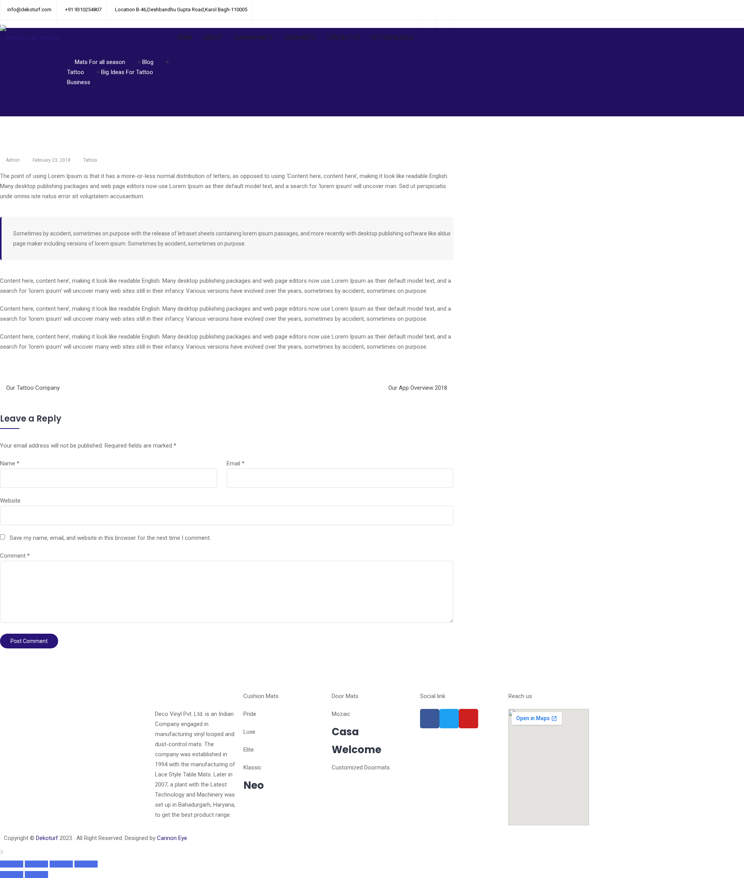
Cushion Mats (253, 38)
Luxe (249, 731)
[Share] (36, 864)
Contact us (343, 38)
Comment (15, 555)
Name (9, 463)
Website (10, 500)
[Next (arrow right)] (36, 874)
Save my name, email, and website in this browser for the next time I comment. (110, 537)
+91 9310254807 (83, 9)
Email (236, 463)
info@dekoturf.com (29, 9)
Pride (249, 713)
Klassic (252, 767)
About (213, 38)
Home (185, 38)
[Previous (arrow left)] (11, 874)
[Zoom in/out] (86, 864)
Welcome (356, 750)
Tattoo (90, 160)
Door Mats (299, 38)
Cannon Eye (172, 838)
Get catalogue (392, 38)
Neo (253, 785)
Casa (345, 732)
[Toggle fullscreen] (61, 864)
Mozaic (341, 713)
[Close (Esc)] (11, 864)
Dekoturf (47, 838)
